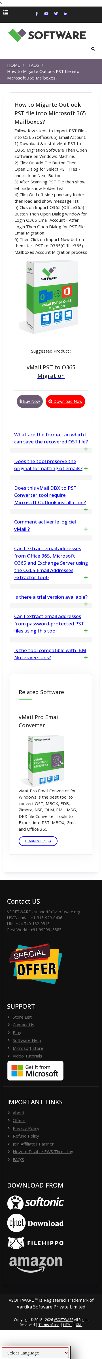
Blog (17, 1032)
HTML (67, 1324)
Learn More (36, 840)
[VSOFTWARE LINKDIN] (65, 14)
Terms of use (49, 1324)
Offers (19, 1120)
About (18, 1112)
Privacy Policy (26, 1128)
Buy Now (31, 401)
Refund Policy (26, 1136)
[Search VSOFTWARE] (93, 49)
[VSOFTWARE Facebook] (36, 14)
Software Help (27, 1040)
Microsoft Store (28, 1048)
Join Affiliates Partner (33, 1144)
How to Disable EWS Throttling (43, 1151)
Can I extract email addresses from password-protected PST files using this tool (49, 623)
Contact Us (23, 1024)
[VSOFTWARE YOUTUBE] (46, 14)
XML (79, 1324)
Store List (22, 1017)
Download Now (67, 401)
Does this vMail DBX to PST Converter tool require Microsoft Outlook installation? (50, 495)
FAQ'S (18, 1159)
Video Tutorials (27, 1056)
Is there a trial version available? (51, 597)
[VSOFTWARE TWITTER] (56, 14)
